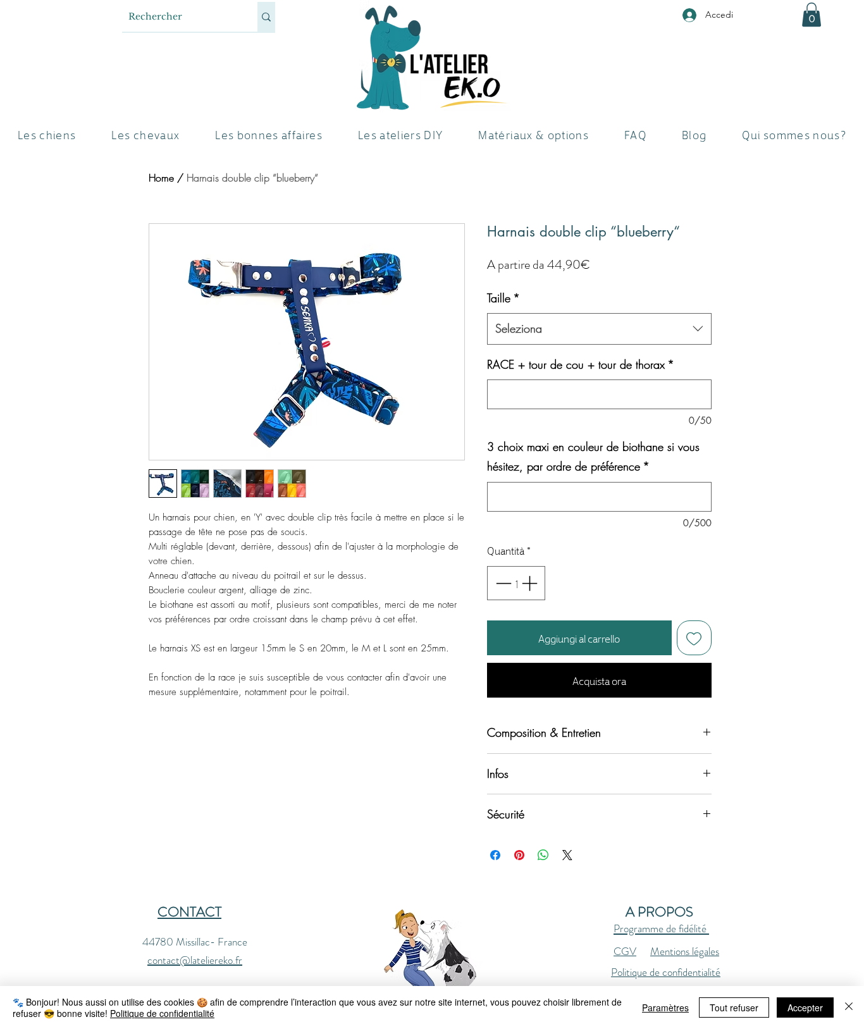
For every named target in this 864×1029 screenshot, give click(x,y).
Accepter (805, 1007)
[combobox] (599, 329)
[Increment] (530, 583)
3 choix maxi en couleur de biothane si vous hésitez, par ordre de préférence (593, 456)
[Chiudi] (848, 1007)
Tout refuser (734, 1007)
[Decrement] (502, 583)
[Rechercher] (266, 17)
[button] (811, 15)
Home (161, 178)
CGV (625, 951)
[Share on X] (567, 855)
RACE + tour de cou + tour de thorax (580, 364)
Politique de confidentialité (665, 972)
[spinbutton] (516, 583)
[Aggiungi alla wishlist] (694, 638)
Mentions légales (684, 951)
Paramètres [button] (665, 1007)
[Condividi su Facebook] (495, 855)
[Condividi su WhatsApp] (543, 855)
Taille (503, 297)
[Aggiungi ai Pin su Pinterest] (519, 855)
